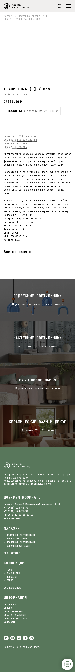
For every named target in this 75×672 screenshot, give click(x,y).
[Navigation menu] (68, 6)
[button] (59, 6)
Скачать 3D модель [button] (15, 146)
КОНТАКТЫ (9, 622)
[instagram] (12, 638)
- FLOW (8, 569)
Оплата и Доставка (15, 143)
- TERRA (8, 580)
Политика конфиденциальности (22, 647)
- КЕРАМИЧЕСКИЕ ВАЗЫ (16, 546)
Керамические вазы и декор (37, 421)
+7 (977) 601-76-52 (16, 511)
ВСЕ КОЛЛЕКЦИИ (12, 587)
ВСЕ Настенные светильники (21, 139)
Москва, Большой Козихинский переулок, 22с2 (32, 504)
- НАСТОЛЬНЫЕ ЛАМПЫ (16, 538)
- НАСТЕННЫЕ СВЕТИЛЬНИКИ (19, 542)
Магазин (8, 16)
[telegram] (25, 638)
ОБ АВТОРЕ (10, 604)
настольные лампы (37, 379)
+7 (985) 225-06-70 (16, 507)
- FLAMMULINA (12, 573)
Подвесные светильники (37, 295)
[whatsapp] (6, 638)
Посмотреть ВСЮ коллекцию (20, 136)
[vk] (19, 638)
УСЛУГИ (8, 607)
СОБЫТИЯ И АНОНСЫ (14, 615)
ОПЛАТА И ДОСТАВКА (15, 618)
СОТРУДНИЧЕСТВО (13, 611)
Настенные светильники (37, 337)
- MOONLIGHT (11, 577)
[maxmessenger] (31, 638)
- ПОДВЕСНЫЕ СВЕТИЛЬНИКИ (19, 535)
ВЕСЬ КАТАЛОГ (12, 553)
